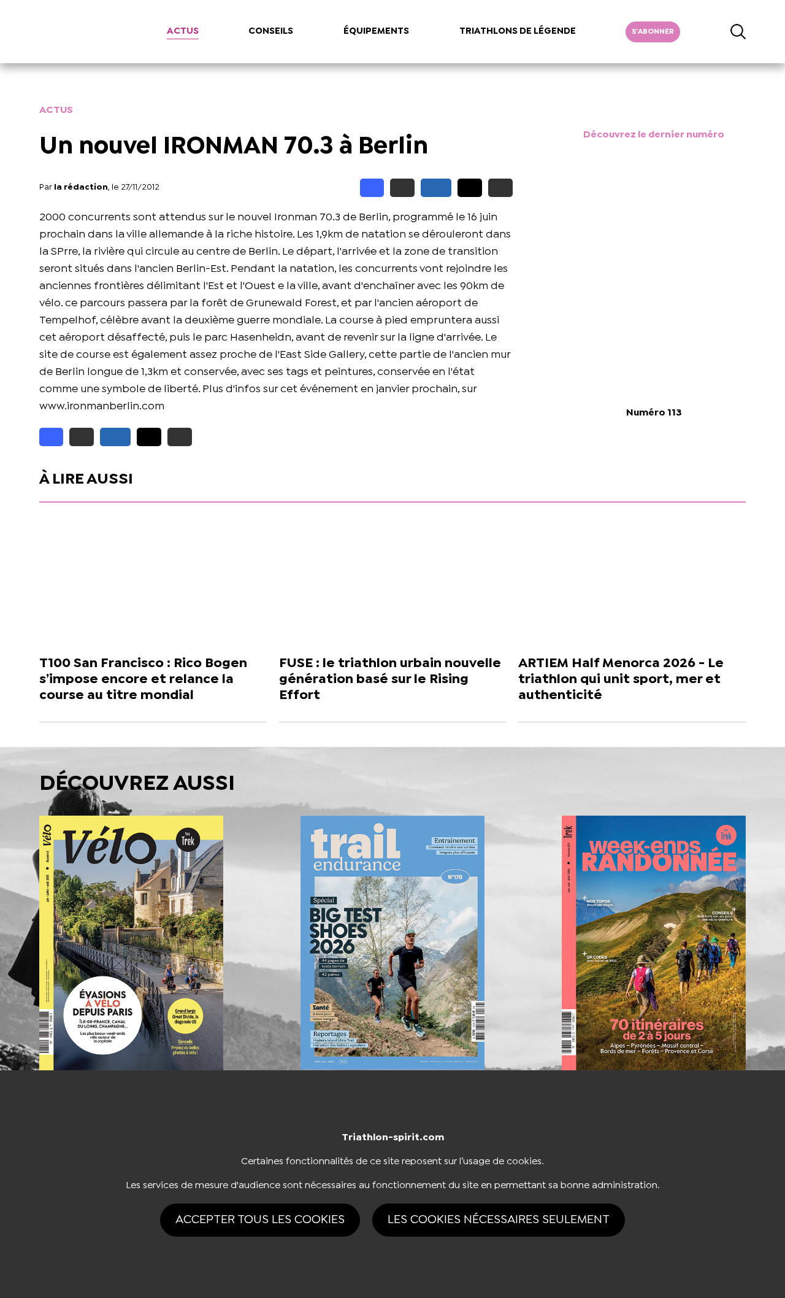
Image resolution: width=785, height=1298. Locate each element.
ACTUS (183, 31)
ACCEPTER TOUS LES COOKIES (260, 1220)
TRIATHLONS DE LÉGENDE (517, 31)
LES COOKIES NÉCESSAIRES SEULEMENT (499, 1220)
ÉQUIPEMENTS (376, 31)
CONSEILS (270, 31)
